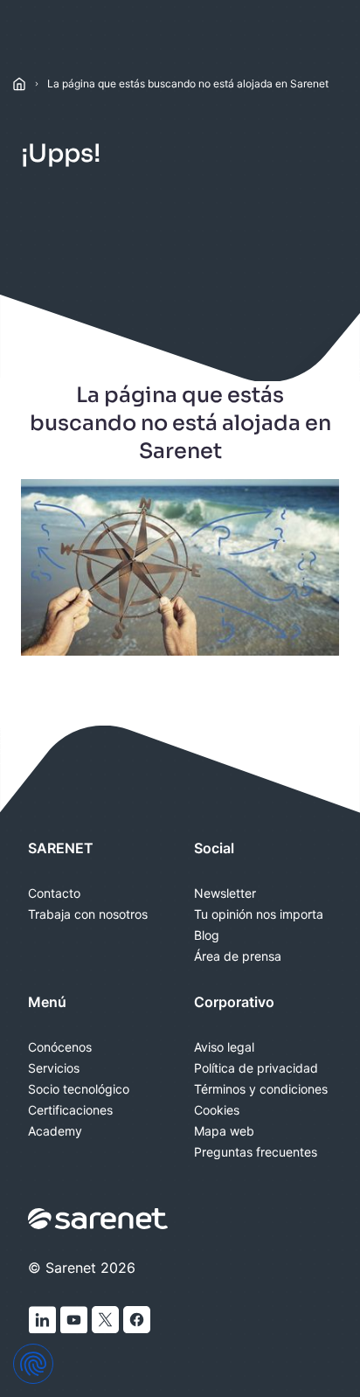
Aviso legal (224, 1047)
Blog (206, 935)
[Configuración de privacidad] (33, 1364)
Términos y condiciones (261, 1089)
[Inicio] (19, 84)
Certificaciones (70, 1110)
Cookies (216, 1110)
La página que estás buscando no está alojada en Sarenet (188, 83)
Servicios (54, 1068)
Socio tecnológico (78, 1089)
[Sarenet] (99, 1218)
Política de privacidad (256, 1068)
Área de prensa (237, 956)
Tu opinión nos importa (258, 914)
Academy (55, 1131)
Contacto (54, 893)
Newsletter (225, 893)
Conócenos (60, 1047)
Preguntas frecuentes (255, 1152)
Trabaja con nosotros (88, 914)
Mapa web (224, 1131)
